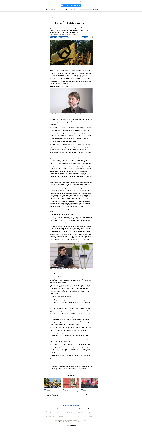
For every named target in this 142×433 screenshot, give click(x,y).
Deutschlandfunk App (61, 415)
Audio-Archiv (72, 9)
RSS (78, 416)
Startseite (46, 13)
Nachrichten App (60, 416)
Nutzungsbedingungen (77, 420)
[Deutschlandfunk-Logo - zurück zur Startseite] (71, 5)
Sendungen (53, 9)
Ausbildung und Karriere (92, 413)
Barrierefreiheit (91, 417)
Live (96, 9)
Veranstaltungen (81, 413)
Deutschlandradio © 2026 (71, 425)
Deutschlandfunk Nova (79, 1)
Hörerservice (69, 411)
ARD (63, 421)
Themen (46, 9)
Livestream (59, 411)
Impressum (85, 420)
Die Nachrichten (48, 413)
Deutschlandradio (61, 1)
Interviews (51, 13)
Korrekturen (90, 416)
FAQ (78, 411)
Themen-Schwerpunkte (49, 417)
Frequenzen (59, 417)
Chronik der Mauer (78, 421)
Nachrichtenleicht (48, 415)
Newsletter (80, 412)
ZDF (66, 421)
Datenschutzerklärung (67, 420)
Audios (58, 412)
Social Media (69, 412)
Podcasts (65, 9)
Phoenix (69, 421)
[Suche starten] (91, 9)
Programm (60, 9)
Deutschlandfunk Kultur (70, 1)
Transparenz (90, 415)
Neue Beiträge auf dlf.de (49, 416)
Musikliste (79, 415)
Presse (89, 412)
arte (73, 421)
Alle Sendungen (48, 412)
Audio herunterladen (64, 37)
